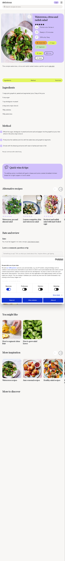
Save (40, 53)
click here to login (33, 242)
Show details (56, 295)
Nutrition (58, 80)
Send (40, 58)
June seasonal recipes (31, 380)
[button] (61, 189)
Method (33, 80)
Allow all (53, 300)
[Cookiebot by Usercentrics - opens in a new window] (56, 259)
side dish (51, 66)
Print (49, 53)
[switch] (24, 289)
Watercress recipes (9, 380)
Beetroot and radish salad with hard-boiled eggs (52, 222)
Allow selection (32, 300)
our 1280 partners (11, 267)
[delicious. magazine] (7, 2)
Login (56, 2)
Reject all (11, 300)
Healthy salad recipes (52, 380)
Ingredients (7, 80)
